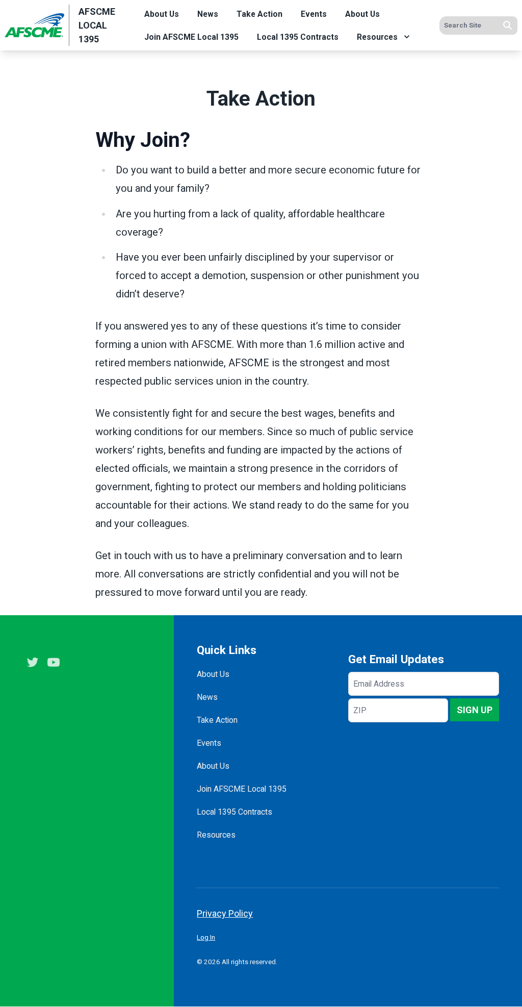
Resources (377, 37)
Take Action (259, 14)
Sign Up (474, 709)
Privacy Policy (225, 913)
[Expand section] (406, 36)
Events (314, 14)
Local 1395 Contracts (297, 37)
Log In (206, 937)
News (207, 14)
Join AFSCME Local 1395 (191, 37)
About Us (161, 14)
